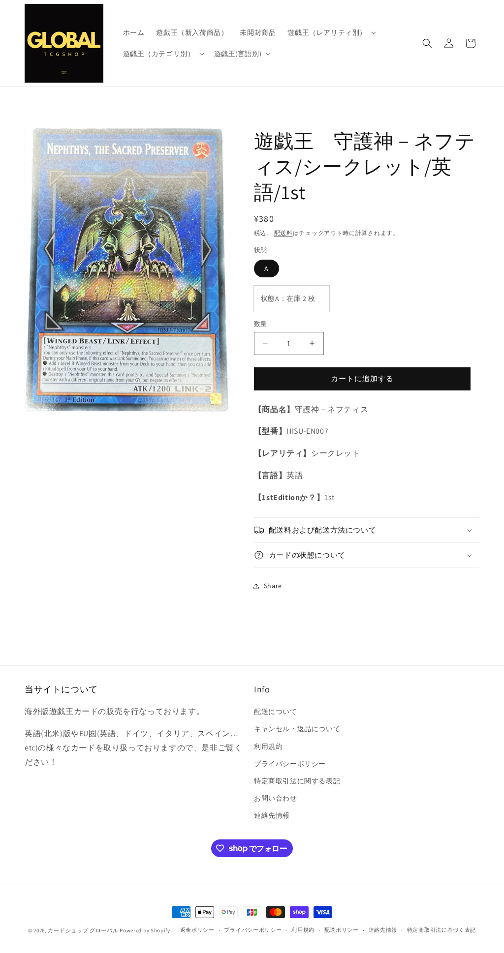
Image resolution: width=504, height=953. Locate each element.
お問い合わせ (275, 798)
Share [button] (273, 585)
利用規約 (268, 746)
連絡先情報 (272, 815)
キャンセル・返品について (297, 728)
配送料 (283, 233)
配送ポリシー (341, 929)
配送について (275, 711)
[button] (331, 32)
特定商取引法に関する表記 (297, 780)
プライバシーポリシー (290, 763)
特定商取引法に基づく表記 (441, 929)
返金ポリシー (197, 929)
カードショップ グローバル (83, 930)
